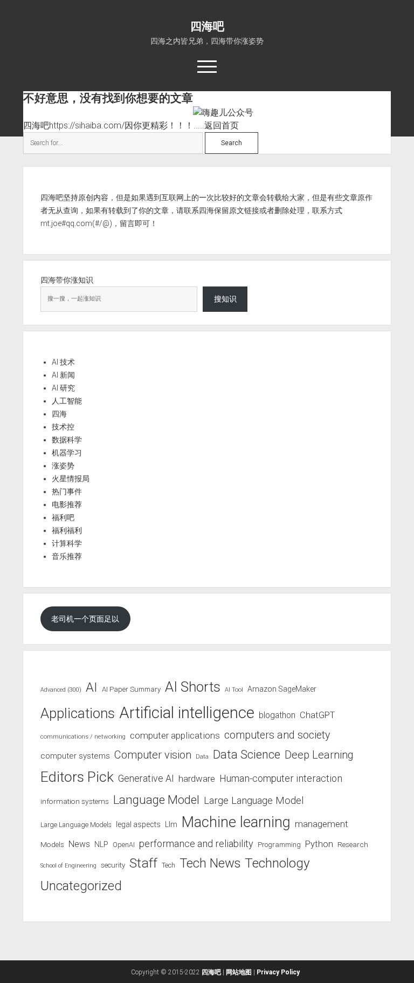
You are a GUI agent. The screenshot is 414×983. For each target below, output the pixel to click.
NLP (101, 844)
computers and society (277, 735)
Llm (171, 824)
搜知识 (225, 299)
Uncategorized (81, 885)
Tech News (210, 863)
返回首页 (221, 125)
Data (202, 756)
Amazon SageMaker (281, 689)
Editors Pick (77, 776)
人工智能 (67, 401)
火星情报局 (70, 478)
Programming (279, 845)
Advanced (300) (60, 689)
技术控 (63, 426)
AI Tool (234, 689)
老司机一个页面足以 (85, 619)
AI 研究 (63, 388)
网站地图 (239, 972)
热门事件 (67, 491)
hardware (196, 778)
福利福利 (67, 530)
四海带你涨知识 (66, 280)
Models (52, 844)
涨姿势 (63, 465)
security (113, 865)
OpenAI (124, 845)
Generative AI (146, 778)
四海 (59, 413)
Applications (77, 713)
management (321, 823)
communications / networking (83, 736)
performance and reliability (196, 843)
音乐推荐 (67, 556)
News (79, 844)
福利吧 (63, 517)
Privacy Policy (278, 972)
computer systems (75, 756)
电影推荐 (67, 504)
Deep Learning (319, 754)
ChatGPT (317, 715)
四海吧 (207, 26)
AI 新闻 (63, 375)
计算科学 (67, 543)
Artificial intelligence (186, 713)
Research (352, 844)
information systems (74, 801)
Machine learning (236, 822)
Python (319, 844)
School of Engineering (68, 865)
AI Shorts (192, 687)
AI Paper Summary (131, 689)
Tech (168, 865)
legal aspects (138, 824)
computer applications (175, 735)
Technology (277, 863)
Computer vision (152, 754)
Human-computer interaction (280, 778)
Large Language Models (76, 825)
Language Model (156, 800)
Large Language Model (253, 801)
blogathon (277, 715)
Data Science (246, 754)
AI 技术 (63, 362)
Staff (143, 863)
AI (92, 687)
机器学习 (67, 452)
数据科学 (67, 439)
